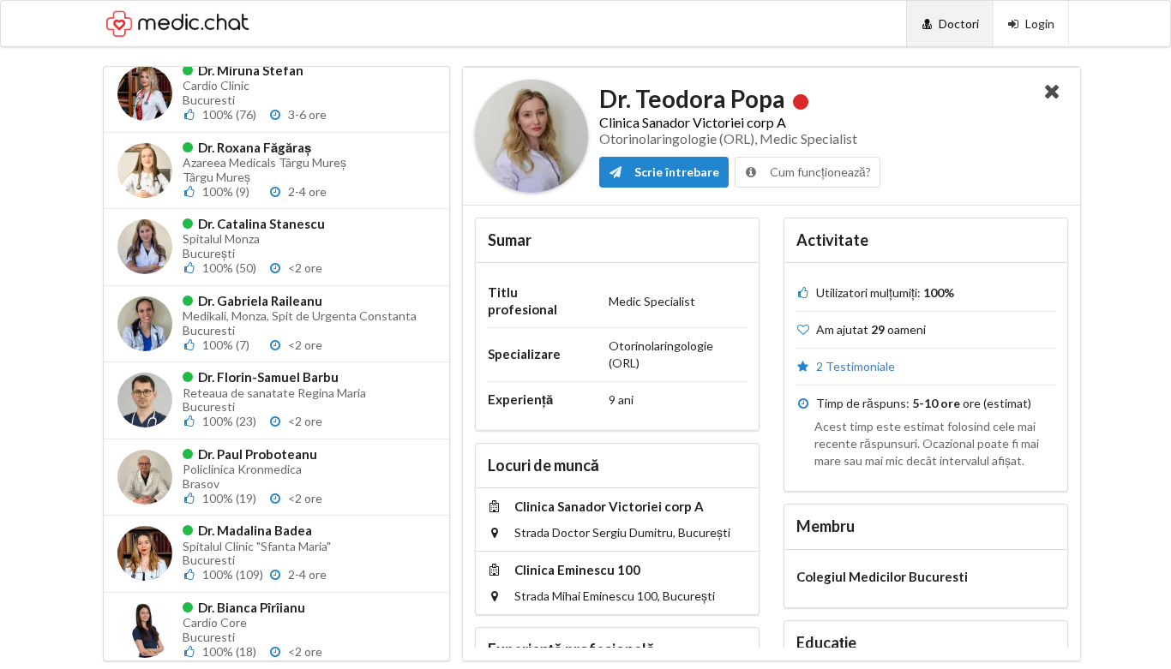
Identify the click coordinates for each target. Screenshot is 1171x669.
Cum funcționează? (819, 171)
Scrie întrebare (675, 171)
